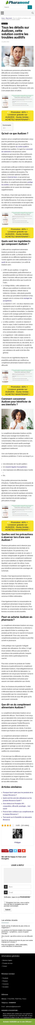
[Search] (32, 13)
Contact (5, 966)
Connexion (6, 984)
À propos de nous (8, 963)
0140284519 (12, 1002)
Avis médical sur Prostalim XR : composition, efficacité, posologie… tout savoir (16, 806)
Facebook (5, 978)
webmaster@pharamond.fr (13, 1006)
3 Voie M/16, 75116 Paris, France (16, 999)
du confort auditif (21, 146)
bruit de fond (12, 177)
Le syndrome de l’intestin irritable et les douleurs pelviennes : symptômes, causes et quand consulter (16, 931)
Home (3, 18)
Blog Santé (9, 18)
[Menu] (2, 13)
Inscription (5, 987)
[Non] (33, 1018)
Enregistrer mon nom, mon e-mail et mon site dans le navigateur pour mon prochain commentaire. (16, 904)
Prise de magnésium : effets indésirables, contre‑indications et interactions (14, 945)
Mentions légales (7, 960)
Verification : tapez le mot (17, 897)
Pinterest (5, 981)
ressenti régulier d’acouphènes (16, 467)
